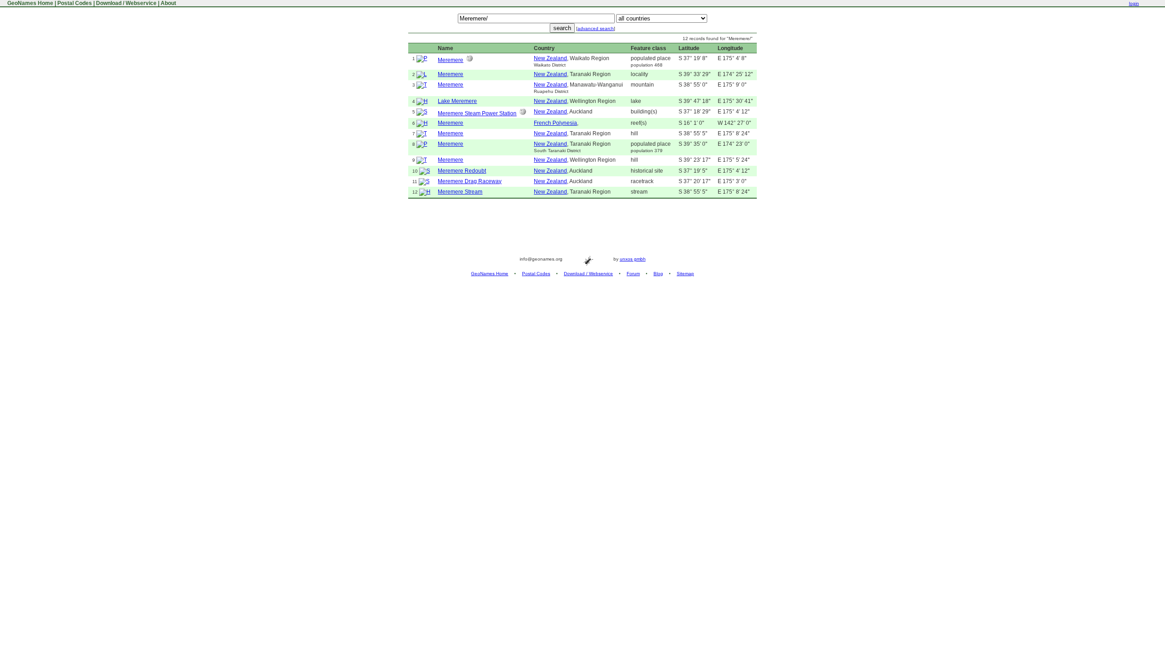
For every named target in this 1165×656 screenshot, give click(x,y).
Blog (658, 273)
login (1134, 3)
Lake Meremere (457, 101)
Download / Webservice (126, 3)
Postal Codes (74, 3)
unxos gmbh (633, 258)
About (168, 3)
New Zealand (550, 58)
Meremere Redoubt (462, 171)
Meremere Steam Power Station (477, 113)
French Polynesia (555, 123)
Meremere (450, 60)
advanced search (595, 28)
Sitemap (685, 273)
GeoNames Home (29, 3)
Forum (633, 273)
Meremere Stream (460, 192)
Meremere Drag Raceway (469, 181)
